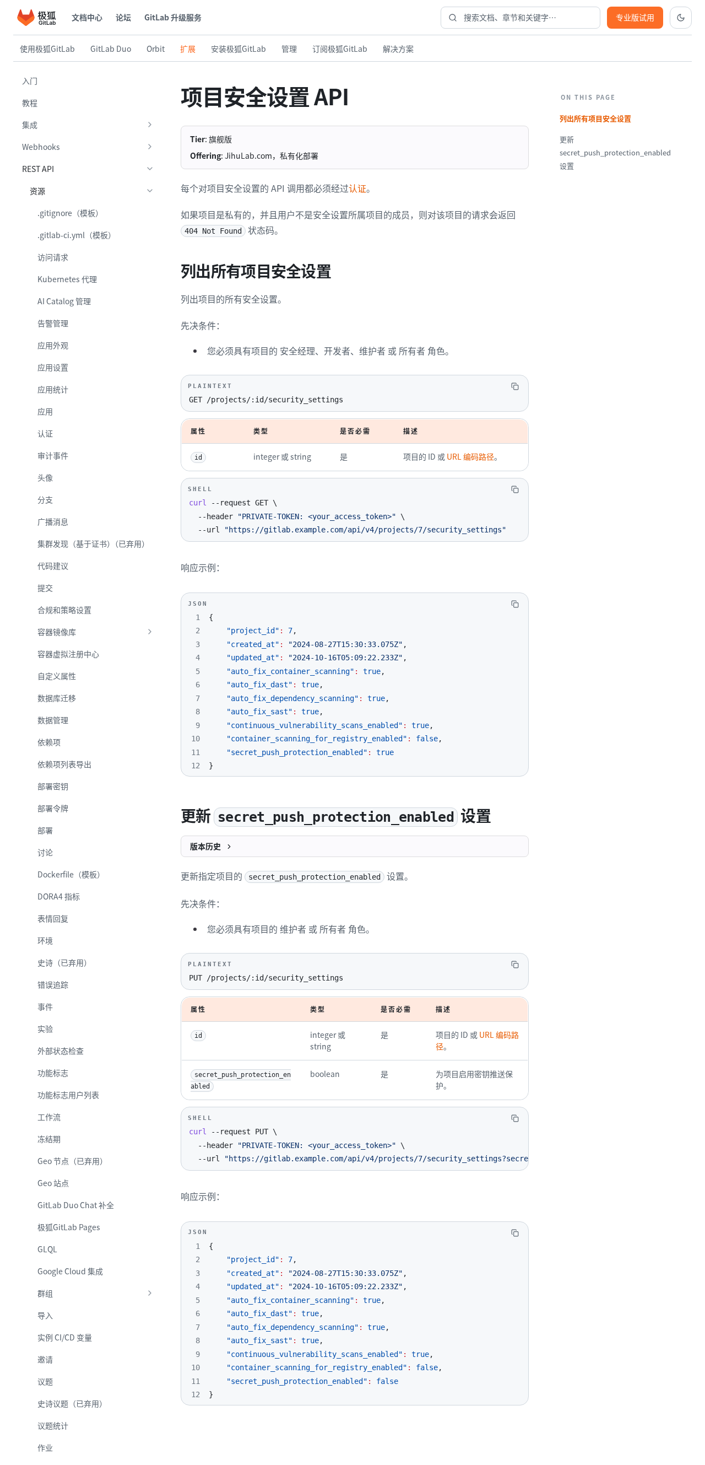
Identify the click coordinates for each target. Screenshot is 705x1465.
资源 (37, 190)
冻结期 (49, 1138)
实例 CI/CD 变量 (64, 1337)
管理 (289, 48)
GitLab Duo (110, 48)
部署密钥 (52, 785)
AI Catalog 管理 (64, 300)
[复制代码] (515, 386)
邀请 (45, 1359)
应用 (45, 411)
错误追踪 (52, 984)
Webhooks (41, 146)
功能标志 (52, 1072)
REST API (38, 168)
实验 (45, 1028)
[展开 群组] (150, 1293)
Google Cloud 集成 (70, 1271)
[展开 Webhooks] (150, 146)
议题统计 (52, 1425)
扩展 (188, 48)
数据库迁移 (56, 697)
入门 (29, 80)
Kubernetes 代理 (67, 278)
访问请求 (52, 256)
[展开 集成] (150, 124)
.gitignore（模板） (70, 212)
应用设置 (52, 367)
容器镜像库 (56, 631)
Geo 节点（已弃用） (72, 1160)
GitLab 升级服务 (173, 17)
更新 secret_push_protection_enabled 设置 (615, 152)
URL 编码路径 (470, 456)
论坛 (123, 17)
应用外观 (52, 345)
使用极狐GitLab (47, 48)
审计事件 (52, 455)
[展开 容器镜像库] (150, 631)
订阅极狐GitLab (339, 48)
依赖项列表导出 (64, 763)
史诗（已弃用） (64, 962)
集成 (29, 124)
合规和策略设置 (64, 609)
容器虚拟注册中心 (68, 653)
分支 (45, 499)
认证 (45, 433)
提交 (45, 587)
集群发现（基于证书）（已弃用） (93, 543)
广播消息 (52, 521)
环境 (45, 940)
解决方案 (398, 48)
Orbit (156, 48)
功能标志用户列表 (68, 1094)
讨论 (45, 852)
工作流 (49, 1116)
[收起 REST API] (150, 168)
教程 (29, 102)
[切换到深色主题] (681, 18)
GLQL (47, 1248)
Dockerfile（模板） (71, 874)
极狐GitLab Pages (68, 1226)
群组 (45, 1293)
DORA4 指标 (58, 896)
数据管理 (52, 719)
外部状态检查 (60, 1050)
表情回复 (52, 918)
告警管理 (52, 322)
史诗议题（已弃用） (72, 1403)
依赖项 (49, 741)
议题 (45, 1381)
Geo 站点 (53, 1182)
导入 (45, 1315)
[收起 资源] (150, 191)
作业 (45, 1447)
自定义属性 (56, 675)
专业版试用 (635, 17)
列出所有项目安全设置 (595, 118)
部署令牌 (52, 808)
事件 (45, 1006)
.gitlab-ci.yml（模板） (76, 234)
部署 (45, 830)
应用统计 (52, 389)
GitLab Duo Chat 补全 (75, 1204)
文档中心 (87, 17)
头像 (45, 477)
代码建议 (52, 565)
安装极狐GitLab (238, 48)
